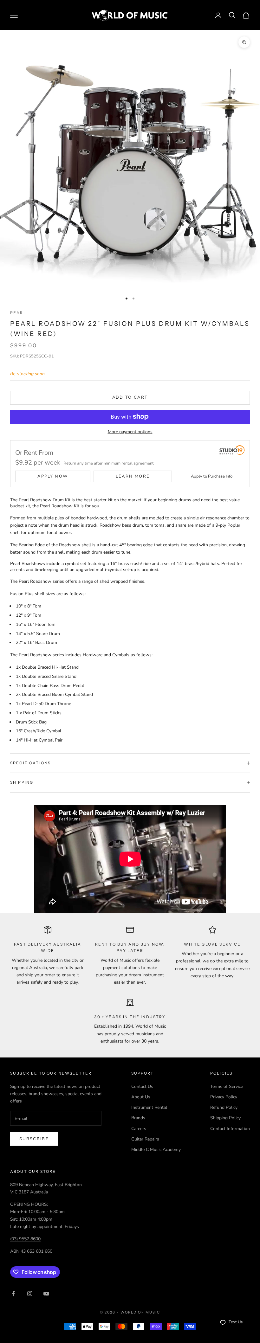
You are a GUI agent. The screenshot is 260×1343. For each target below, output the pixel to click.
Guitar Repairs (145, 1139)
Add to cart (130, 397)
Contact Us (142, 1086)
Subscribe (34, 1139)
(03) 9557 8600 (25, 1239)
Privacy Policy (223, 1097)
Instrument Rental (149, 1107)
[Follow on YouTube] (46, 1293)
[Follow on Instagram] (30, 1293)
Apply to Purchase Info (211, 476)
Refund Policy (223, 1107)
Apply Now (52, 476)
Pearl (18, 312)
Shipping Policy (225, 1118)
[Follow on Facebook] (13, 1293)
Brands (138, 1118)
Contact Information (230, 1129)
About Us (140, 1097)
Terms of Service (226, 1086)
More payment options (130, 432)
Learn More (133, 476)
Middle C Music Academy (156, 1150)
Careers (138, 1129)
